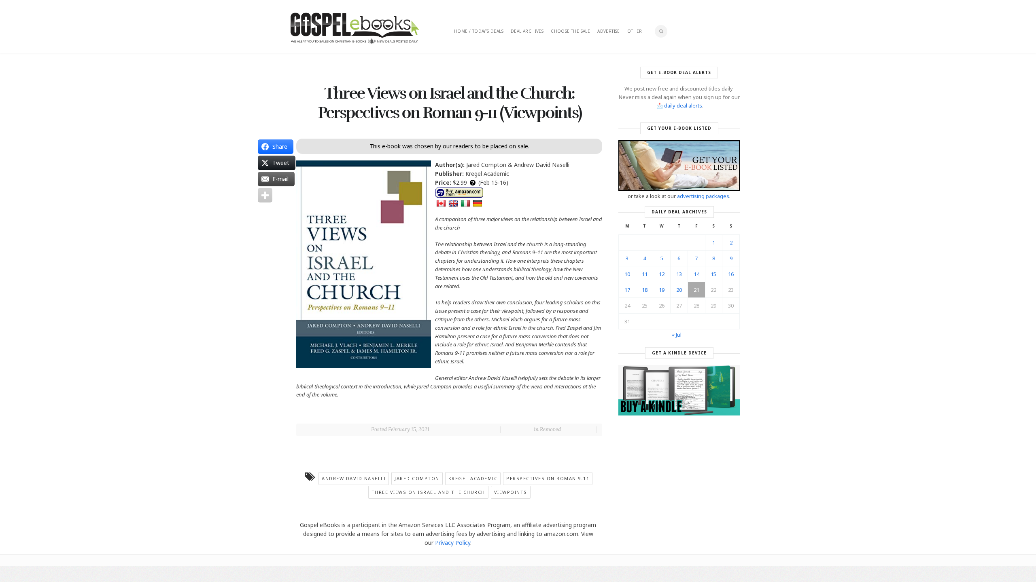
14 (696, 274)
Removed (550, 429)
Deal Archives (527, 31)
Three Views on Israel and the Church (428, 492)
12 (661, 274)
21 (696, 289)
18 (645, 289)
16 (731, 274)
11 (645, 274)
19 (661, 289)
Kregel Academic (473, 478)
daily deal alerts (683, 105)
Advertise (608, 31)
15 (713, 274)
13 (679, 274)
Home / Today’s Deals (478, 31)
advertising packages (703, 196)
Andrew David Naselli (354, 478)
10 (627, 274)
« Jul (676, 334)
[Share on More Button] (265, 195)
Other (634, 31)
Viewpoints (510, 492)
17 (627, 289)
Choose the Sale (570, 31)
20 (679, 289)
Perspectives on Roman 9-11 (547, 478)
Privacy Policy (452, 542)
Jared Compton (417, 478)
